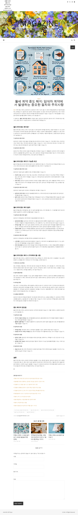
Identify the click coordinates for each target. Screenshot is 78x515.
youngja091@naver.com (23, 415)
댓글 (14, 479)
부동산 (39, 98)
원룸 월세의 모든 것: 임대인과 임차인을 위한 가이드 (27, 393)
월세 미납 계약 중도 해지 (19, 412)
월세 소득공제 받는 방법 (20, 402)
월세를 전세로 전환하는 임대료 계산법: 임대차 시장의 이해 (29, 381)
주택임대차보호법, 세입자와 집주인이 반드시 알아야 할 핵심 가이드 (38, 437)
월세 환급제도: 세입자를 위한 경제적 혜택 (25, 399)
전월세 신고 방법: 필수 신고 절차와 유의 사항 (25, 384)
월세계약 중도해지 (30, 412)
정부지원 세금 (7, 4)
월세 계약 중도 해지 (35, 410)
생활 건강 (7, 3)
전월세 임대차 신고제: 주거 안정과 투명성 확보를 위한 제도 (29, 390)
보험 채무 (7, 6)
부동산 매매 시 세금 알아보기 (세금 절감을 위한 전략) (21, 437)
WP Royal (10, 512)
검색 (73, 47)
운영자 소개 (8, 8)
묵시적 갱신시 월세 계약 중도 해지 (21, 410)
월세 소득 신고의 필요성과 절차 (22, 396)
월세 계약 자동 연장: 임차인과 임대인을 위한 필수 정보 (28, 378)
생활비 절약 (8, 1)
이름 (14, 456)
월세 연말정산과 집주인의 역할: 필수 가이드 (25, 405)
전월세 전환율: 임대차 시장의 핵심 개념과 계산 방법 (27, 387)
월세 (14, 110)
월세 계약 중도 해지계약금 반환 (47, 410)
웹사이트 (15, 471)
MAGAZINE (39, 23)
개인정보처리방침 (7, 10)
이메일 (15, 464)
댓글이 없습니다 (60, 415)
